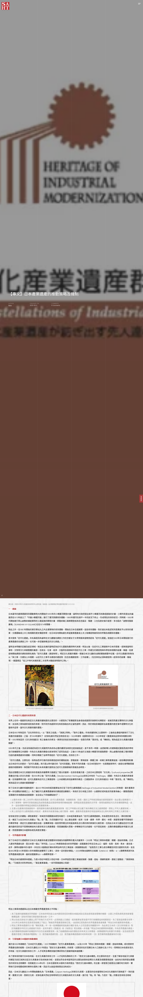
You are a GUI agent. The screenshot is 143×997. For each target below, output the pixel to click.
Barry (10, 305)
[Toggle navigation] (139, 3)
